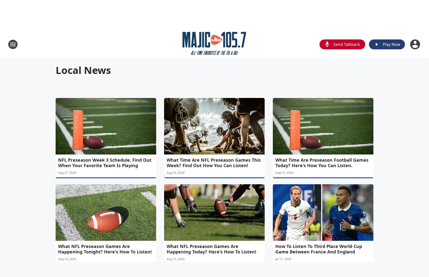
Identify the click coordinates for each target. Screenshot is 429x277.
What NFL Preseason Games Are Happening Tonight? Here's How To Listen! (105, 249)
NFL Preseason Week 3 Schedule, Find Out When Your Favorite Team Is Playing (104, 162)
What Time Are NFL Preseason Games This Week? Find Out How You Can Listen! (214, 162)
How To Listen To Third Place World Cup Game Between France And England (318, 249)
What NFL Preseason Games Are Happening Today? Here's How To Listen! (211, 249)
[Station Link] (214, 44)
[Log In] (415, 44)
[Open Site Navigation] (13, 44)
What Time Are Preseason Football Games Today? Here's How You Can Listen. (321, 162)
